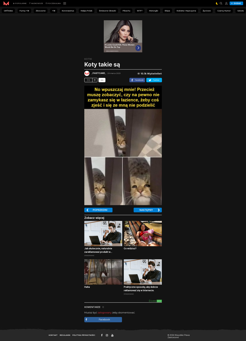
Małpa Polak (86, 11)
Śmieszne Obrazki (107, 11)
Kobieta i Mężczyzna (186, 11)
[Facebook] (102, 335)
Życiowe (207, 11)
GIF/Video (8, 11)
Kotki (88, 59)
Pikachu (126, 11)
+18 (53, 11)
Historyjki (153, 11)
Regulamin (65, 335)
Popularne (21, 3)
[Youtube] (112, 335)
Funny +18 (24, 11)
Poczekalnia (54, 3)
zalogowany (105, 312)
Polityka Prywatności (83, 335)
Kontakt (53, 335)
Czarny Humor (224, 11)
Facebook (104, 319)
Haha (87, 287)
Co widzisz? (130, 248)
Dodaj (237, 3)
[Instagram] (107, 335)
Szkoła (240, 11)
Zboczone (40, 11)
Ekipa (167, 11)
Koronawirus (68, 11)
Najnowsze (37, 3)
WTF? (139, 11)
